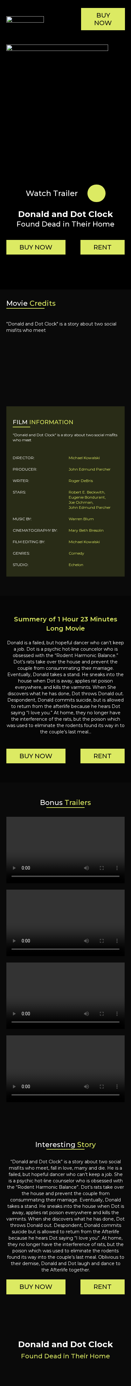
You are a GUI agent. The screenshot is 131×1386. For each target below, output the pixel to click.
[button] (65, 19)
